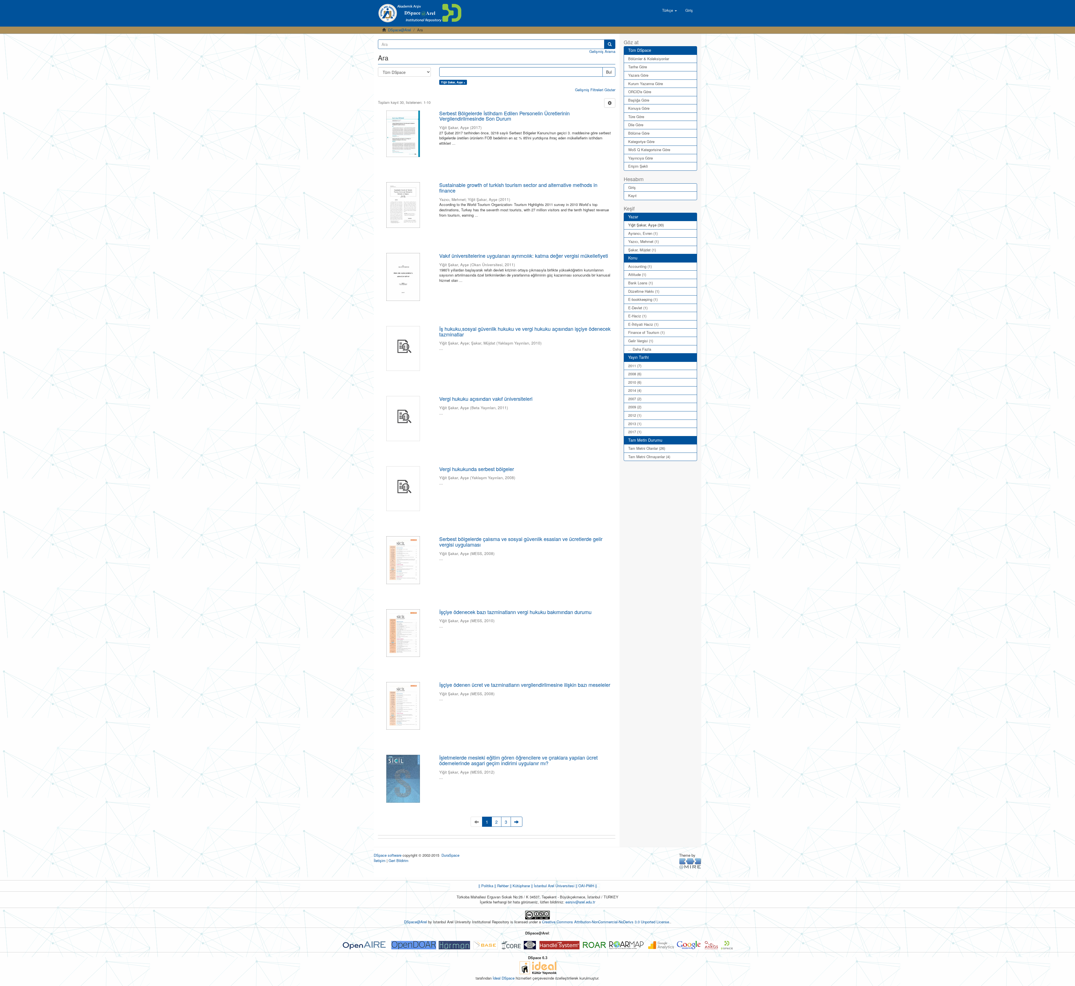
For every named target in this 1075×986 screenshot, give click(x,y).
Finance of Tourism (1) (646, 332)
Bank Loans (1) (640, 282)
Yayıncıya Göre (640, 158)
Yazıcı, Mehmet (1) (643, 241)
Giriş (632, 187)
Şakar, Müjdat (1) (642, 249)
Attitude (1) (637, 274)
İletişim (379, 860)
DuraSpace (450, 855)
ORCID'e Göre (639, 91)
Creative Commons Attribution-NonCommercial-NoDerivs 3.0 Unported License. (606, 921)
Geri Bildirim (398, 860)
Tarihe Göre (637, 66)
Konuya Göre (638, 108)
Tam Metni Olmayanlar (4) (649, 456)
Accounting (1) (640, 266)
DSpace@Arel (399, 29)
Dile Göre (635, 124)
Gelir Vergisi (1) (640, 340)
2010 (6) (634, 382)
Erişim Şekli (638, 166)
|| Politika (485, 885)
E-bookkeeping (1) (643, 299)
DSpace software (387, 855)
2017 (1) (634, 431)
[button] (669, 10)
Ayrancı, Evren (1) (643, 233)
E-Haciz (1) (637, 315)
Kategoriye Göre (641, 141)
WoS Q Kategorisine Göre (649, 149)
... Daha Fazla (639, 349)
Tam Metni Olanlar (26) (646, 448)
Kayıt (632, 195)
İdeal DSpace (504, 978)
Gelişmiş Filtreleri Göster (595, 89)
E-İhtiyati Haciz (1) (643, 324)
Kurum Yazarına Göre (645, 83)
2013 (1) (634, 423)
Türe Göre (636, 116)
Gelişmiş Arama (602, 51)
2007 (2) (634, 398)
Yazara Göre (638, 75)
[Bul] (609, 44)
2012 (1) (634, 415)
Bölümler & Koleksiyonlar (648, 58)
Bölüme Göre (638, 133)
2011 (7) (634, 365)
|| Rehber (501, 885)
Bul (609, 72)
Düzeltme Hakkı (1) (643, 291)
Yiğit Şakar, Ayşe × (453, 82)
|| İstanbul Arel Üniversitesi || (553, 885)
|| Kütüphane (519, 885)
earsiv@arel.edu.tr (580, 902)
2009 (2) (634, 406)
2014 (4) (634, 390)
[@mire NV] (690, 863)
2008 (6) (634, 373)
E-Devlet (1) (638, 307)
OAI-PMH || (587, 885)
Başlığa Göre (638, 100)
